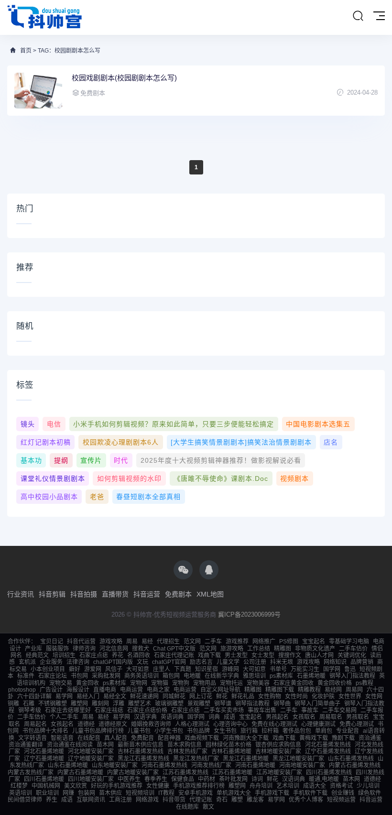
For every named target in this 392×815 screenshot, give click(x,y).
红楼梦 (19, 785)
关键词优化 (352, 655)
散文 (208, 807)
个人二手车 (64, 717)
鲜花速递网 (144, 696)
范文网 (192, 641)
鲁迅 (350, 669)
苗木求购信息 (184, 744)
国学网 (331, 669)
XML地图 (210, 594)
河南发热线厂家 (211, 765)
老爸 (97, 496)
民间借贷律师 (25, 799)
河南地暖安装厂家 (302, 765)
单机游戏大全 (234, 793)
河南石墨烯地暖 (255, 765)
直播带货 (115, 594)
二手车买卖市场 (224, 710)
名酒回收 (138, 655)
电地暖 (192, 676)
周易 (132, 641)
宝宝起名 (313, 641)
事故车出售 (262, 710)
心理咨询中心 (230, 724)
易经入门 (87, 696)
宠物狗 (180, 683)
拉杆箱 (270, 731)
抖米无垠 (281, 662)
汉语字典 (145, 717)
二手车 (213, 641)
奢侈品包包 (297, 731)
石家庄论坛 (52, 676)
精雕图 (282, 648)
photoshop (22, 689)
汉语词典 (293, 779)
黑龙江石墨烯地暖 (246, 758)
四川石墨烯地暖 (44, 779)
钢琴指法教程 (252, 703)
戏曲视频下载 (202, 738)
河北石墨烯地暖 (44, 751)
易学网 (64, 696)
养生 (51, 799)
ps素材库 (281, 676)
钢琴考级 (29, 710)
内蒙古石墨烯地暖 (80, 772)
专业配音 (347, 731)
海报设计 (77, 689)
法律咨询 (77, 662)
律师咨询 (84, 648)
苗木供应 (110, 793)
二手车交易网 (339, 710)
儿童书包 (139, 731)
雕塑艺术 (139, 703)
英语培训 (20, 793)
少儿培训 (368, 785)
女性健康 (157, 785)
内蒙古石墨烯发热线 (355, 765)
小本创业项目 (48, 669)
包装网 (86, 793)
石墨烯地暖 (311, 676)
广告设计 (51, 689)
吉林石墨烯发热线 (140, 751)
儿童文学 (228, 662)
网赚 (68, 793)
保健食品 (182, 779)
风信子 (113, 669)
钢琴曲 (282, 703)
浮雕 (118, 703)
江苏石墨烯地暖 (232, 772)
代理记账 (200, 799)
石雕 (28, 703)
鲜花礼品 (242, 696)
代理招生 (168, 641)
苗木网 (105, 744)
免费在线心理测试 (274, 724)
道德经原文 (112, 724)
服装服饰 (57, 648)
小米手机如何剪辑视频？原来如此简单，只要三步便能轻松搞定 (173, 424)
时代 (121, 460)
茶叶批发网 (233, 779)
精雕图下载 (279, 689)
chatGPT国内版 (113, 662)
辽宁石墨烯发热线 (328, 751)
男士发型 (236, 655)
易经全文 (114, 696)
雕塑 (237, 799)
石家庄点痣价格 (147, 710)
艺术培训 (287, 785)
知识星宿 (206, 669)
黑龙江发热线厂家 (196, 758)
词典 (214, 717)
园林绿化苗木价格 (228, 744)
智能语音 (62, 738)
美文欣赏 (75, 785)
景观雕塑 (198, 703)
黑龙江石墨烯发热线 (143, 758)
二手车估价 (353, 648)
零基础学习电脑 (349, 641)
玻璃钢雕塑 (169, 703)
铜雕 (13, 703)
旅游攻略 (231, 648)
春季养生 (155, 779)
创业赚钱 (342, 793)
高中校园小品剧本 (49, 496)
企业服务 (51, 662)
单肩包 (323, 731)
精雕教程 (309, 689)
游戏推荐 (237, 641)
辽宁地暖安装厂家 (91, 758)
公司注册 (254, 662)
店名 (331, 442)
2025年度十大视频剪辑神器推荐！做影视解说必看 (221, 460)
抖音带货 (174, 799)
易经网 (333, 689)
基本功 (31, 460)
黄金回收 (87, 683)
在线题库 (187, 807)
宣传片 (91, 460)
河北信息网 (113, 648)
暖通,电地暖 (324, 779)
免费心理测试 (356, 724)
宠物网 (138, 683)
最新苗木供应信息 (140, 744)
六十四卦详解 (34, 696)
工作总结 (258, 648)
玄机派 (27, 662)
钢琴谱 (222, 703)
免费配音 (142, 738)
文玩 (142, 662)
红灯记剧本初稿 (46, 442)
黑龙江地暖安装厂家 (298, 758)
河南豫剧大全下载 (246, 738)
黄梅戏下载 (313, 738)
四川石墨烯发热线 (329, 772)
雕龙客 (255, 799)
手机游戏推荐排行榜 (199, 785)
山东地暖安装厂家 (115, 765)
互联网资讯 (90, 799)
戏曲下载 (209, 655)
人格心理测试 (192, 724)
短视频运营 (341, 799)
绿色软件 (369, 793)
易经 (147, 641)
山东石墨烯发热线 (351, 758)
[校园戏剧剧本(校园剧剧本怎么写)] (38, 91)
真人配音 (115, 738)
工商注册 (120, 799)
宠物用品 (204, 683)
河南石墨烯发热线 (164, 765)
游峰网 (230, 669)
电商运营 (131, 689)
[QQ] (208, 569)
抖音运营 (146, 594)
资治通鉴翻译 (26, 744)
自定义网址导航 (220, 689)
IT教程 (166, 793)
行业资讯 (20, 594)
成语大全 (314, 785)
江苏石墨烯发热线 (185, 772)
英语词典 (172, 717)
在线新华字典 (222, 676)
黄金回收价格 (334, 683)
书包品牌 (198, 731)
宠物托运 (231, 683)
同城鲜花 (174, 696)
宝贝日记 (51, 641)
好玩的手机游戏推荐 (116, 785)
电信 (54, 424)
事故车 (309, 710)
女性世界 (349, 696)
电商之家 (158, 689)
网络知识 (335, 662)
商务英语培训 (141, 676)
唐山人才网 (319, 655)
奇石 (222, 799)
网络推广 (263, 641)
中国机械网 (46, 785)
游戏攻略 (110, 641)
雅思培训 (254, 676)
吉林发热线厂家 (187, 751)
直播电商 (104, 689)
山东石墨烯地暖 (68, 765)
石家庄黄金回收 (293, 683)
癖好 (74, 669)
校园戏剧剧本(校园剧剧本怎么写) (124, 78)
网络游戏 (147, 799)
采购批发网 (106, 676)
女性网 (373, 696)
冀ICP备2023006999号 (249, 614)
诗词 (257, 779)
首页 (26, 50)
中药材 (206, 779)
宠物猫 (159, 683)
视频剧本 (294, 478)
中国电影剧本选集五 (318, 424)
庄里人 (161, 669)
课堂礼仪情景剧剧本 (53, 478)
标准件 (25, 676)
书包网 (79, 676)
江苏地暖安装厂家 (279, 772)
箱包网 (171, 676)
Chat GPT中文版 (174, 648)
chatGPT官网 (169, 662)
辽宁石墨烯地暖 (44, 758)
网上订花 (200, 696)
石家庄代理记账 (174, 655)
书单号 (278, 669)
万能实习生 (305, 669)
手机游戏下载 (272, 793)
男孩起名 (277, 717)
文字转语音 (32, 738)
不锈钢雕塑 (52, 703)
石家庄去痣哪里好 (68, 710)
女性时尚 (296, 696)
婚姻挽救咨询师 (151, 724)
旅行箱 (249, 731)
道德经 (86, 724)
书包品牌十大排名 (45, 731)
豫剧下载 (343, 738)
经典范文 (37, 655)
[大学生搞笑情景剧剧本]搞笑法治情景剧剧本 (241, 442)
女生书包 (225, 731)
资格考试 (341, 785)
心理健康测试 (318, 724)
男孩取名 (357, 717)
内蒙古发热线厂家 (31, 772)
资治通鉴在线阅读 (70, 744)
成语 (229, 717)
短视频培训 (140, 793)
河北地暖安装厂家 (91, 751)
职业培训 (47, 793)
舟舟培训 (261, 785)
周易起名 (35, 724)
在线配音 (88, 738)
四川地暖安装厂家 (91, 779)
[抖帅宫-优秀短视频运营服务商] (45, 17)
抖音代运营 (81, 641)
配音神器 (169, 738)
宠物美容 (258, 683)
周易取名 (330, 717)
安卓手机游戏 (195, 793)
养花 (117, 655)
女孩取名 (304, 717)
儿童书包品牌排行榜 (98, 731)
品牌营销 (361, 662)
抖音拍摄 (83, 594)
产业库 (33, 648)
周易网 (354, 689)
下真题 (182, 669)
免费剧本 (178, 594)
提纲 (61, 460)
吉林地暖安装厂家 (278, 751)
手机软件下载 (310, 793)
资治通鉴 (370, 738)
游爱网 (92, 669)
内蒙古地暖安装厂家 (133, 772)
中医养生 (129, 779)
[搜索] (358, 16)
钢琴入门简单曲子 (317, 703)
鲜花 (222, 696)
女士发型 (262, 655)
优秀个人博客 (306, 799)
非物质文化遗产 (315, 648)
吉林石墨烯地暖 (231, 751)
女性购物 (269, 696)
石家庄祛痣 (109, 710)
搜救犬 (140, 648)
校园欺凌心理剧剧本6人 (121, 442)
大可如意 (137, 669)
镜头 (28, 424)
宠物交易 (60, 683)
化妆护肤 (323, 696)
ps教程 (364, 683)
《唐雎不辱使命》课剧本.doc (221, 478)
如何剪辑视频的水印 (129, 478)
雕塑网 (79, 703)
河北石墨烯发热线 (328, 744)
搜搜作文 (289, 655)
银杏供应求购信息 (278, 744)
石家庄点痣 (93, 655)
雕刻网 (100, 703)
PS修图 (288, 641)
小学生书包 (168, 731)
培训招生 (64, 655)
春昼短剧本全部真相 (148, 496)
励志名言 (201, 662)
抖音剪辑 (52, 594)
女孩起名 (62, 724)
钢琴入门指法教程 (352, 676)
